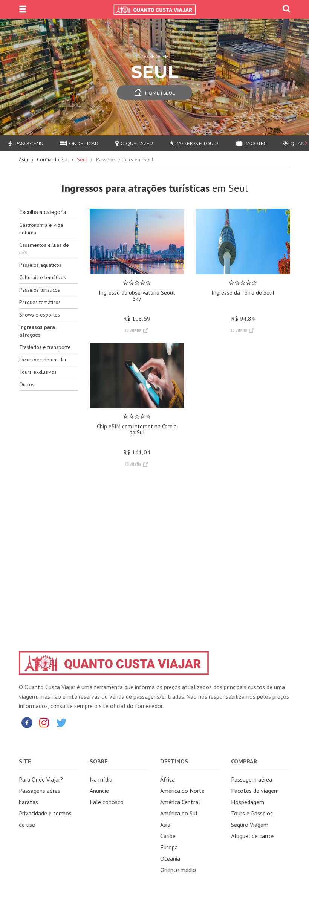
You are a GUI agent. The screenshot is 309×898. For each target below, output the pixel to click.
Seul (82, 159)
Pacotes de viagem (255, 790)
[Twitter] (61, 722)
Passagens (29, 143)
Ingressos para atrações (37, 331)
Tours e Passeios (252, 813)
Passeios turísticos (39, 289)
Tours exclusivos (38, 372)
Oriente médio (178, 870)
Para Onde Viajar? (41, 779)
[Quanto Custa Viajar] (154, 9)
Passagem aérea (251, 779)
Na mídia (101, 779)
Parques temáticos (40, 302)
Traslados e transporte (45, 347)
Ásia (23, 159)
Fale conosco (107, 802)
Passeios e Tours (197, 143)
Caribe (168, 836)
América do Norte (182, 790)
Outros (26, 384)
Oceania (170, 858)
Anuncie (99, 790)
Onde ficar (83, 143)
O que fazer (137, 143)
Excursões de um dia (42, 359)
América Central (180, 802)
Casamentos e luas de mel (44, 249)
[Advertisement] (48, 515)
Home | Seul (160, 93)
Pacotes (255, 143)
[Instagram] (44, 722)
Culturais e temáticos (42, 277)
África (167, 779)
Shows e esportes (39, 314)
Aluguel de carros (253, 836)
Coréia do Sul (52, 159)
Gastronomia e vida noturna (41, 229)
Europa (169, 847)
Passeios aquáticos (40, 265)
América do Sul (178, 813)
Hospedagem (247, 802)
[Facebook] (27, 722)
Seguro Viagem (249, 824)
